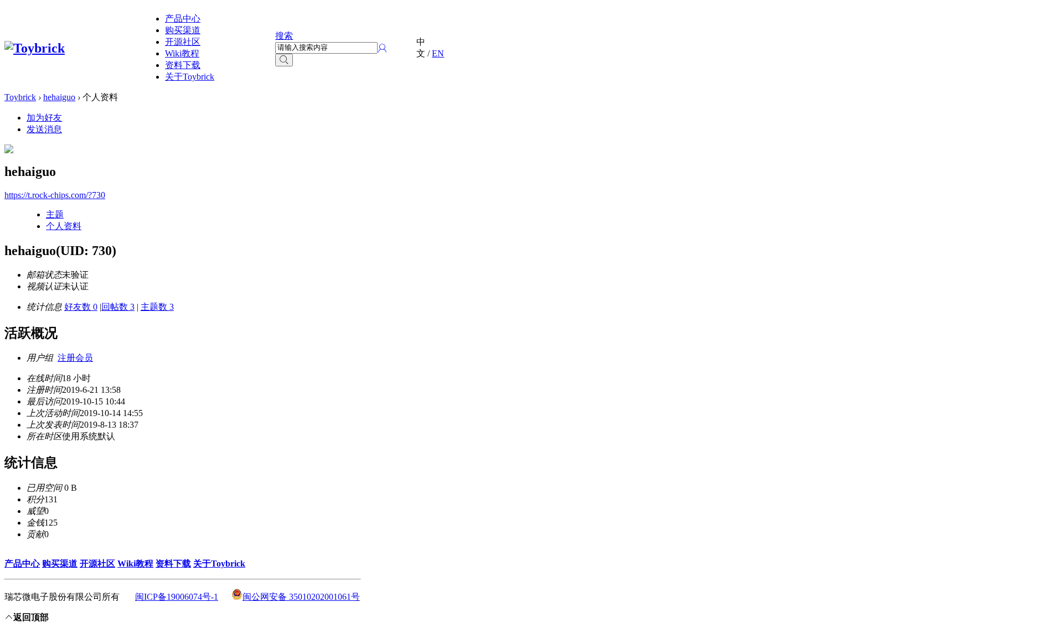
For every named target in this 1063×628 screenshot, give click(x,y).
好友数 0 (80, 307)
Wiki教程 (182, 53)
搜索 (284, 35)
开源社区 (182, 41)
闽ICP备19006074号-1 (176, 596)
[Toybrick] (34, 48)
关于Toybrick (189, 76)
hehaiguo (59, 97)
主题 (55, 214)
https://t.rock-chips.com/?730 (54, 195)
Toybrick (20, 97)
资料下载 (182, 65)
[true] (284, 60)
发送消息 (44, 129)
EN (438, 53)
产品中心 (182, 18)
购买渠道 (182, 30)
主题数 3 (157, 307)
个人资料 (63, 226)
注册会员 (75, 357)
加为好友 (44, 117)
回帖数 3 (118, 307)
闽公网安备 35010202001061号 (301, 596)
